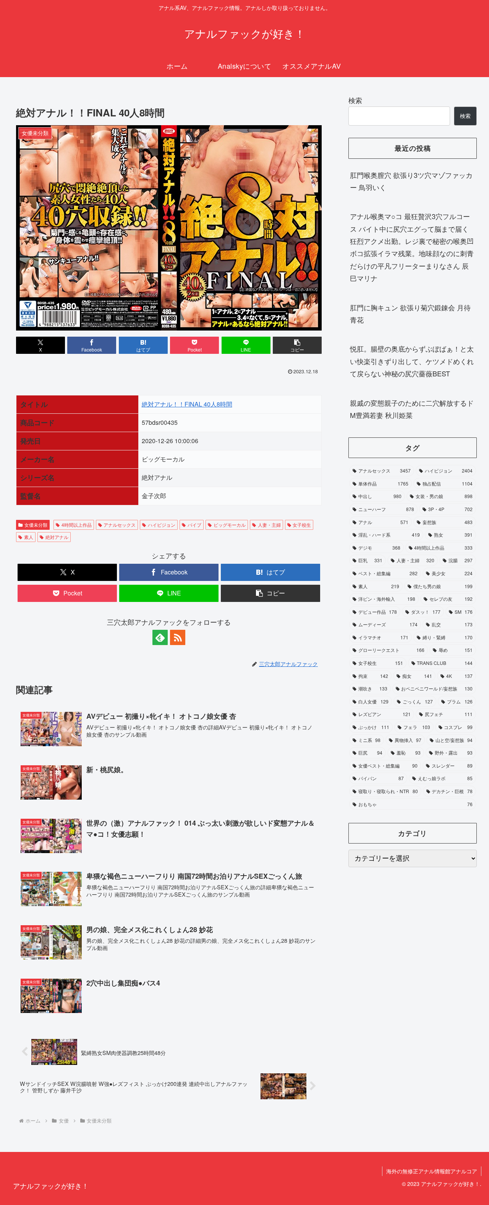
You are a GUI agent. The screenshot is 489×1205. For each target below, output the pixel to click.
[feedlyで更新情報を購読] (160, 637)
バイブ (194, 524)
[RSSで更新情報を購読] (177, 637)
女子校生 (302, 524)
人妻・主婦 (269, 524)
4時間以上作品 (77, 524)
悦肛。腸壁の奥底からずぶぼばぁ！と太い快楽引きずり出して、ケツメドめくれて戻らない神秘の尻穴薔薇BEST (412, 361)
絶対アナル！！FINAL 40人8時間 (187, 404)
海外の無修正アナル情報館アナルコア (431, 1171)
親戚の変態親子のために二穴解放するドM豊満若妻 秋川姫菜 (412, 409)
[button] (297, 345)
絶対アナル (56, 537)
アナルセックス (120, 524)
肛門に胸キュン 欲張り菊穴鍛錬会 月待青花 (410, 313)
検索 (355, 100)
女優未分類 (35, 524)
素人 (28, 537)
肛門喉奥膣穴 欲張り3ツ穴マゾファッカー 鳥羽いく (411, 181)
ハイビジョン (161, 524)
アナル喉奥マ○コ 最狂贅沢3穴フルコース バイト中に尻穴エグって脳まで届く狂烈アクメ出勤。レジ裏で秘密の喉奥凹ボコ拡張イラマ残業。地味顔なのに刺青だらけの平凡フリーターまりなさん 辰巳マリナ (412, 247)
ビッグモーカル (230, 524)
